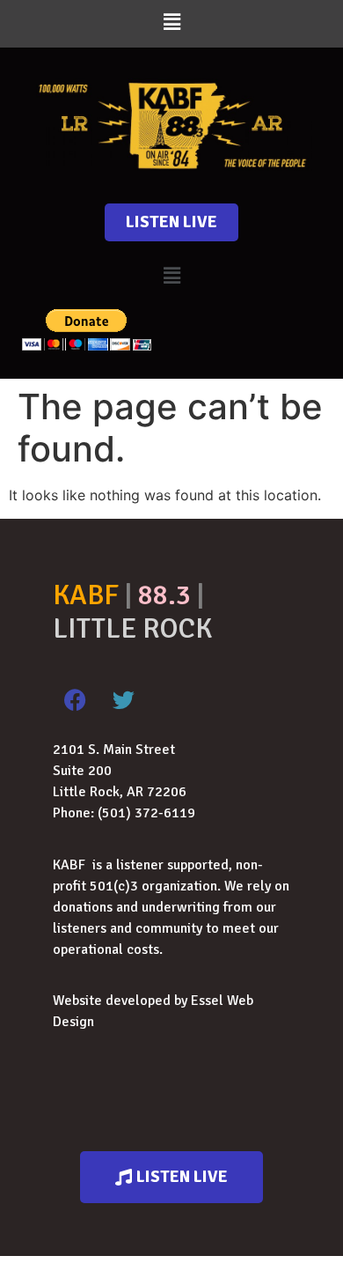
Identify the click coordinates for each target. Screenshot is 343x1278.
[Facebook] (75, 699)
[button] (171, 21)
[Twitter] (123, 699)
